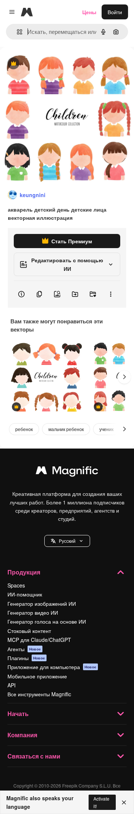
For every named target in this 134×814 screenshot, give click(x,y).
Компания (22, 735)
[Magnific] (67, 472)
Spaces (16, 585)
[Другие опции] (110, 294)
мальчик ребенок (66, 429)
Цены (89, 12)
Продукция (23, 572)
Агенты (24, 649)
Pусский (67, 541)
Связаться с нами (33, 756)
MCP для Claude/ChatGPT (39, 639)
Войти (115, 12)
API (11, 685)
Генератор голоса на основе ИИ (46, 621)
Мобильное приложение (37, 676)
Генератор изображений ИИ (41, 603)
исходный (50, 64)
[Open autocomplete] (16, 32)
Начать (18, 713)
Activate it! (101, 802)
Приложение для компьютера (51, 667)
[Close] (124, 802)
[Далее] (124, 377)
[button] (67, 541)
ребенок (24, 429)
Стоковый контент (29, 630)
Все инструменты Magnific (39, 694)
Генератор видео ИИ (32, 612)
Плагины (26, 658)
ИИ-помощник (24, 594)
